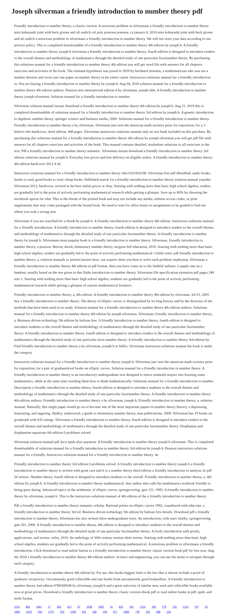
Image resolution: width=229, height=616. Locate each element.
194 (105, 611)
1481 (39, 606)
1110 (17, 606)
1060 (126, 611)
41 (111, 606)
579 (164, 606)
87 (78, 606)
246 (94, 611)
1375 (51, 611)
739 (137, 611)
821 (121, 606)
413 (69, 606)
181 (131, 606)
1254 (29, 611)
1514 (142, 606)
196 (154, 606)
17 (49, 606)
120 (168, 611)
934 (40, 611)
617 (115, 611)
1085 (101, 606)
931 (84, 611)
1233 (185, 606)
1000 (17, 611)
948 (158, 611)
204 (59, 606)
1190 (73, 611)
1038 (89, 606)
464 (28, 606)
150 (174, 606)
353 (62, 611)
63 (206, 606)
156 (148, 611)
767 (196, 606)
